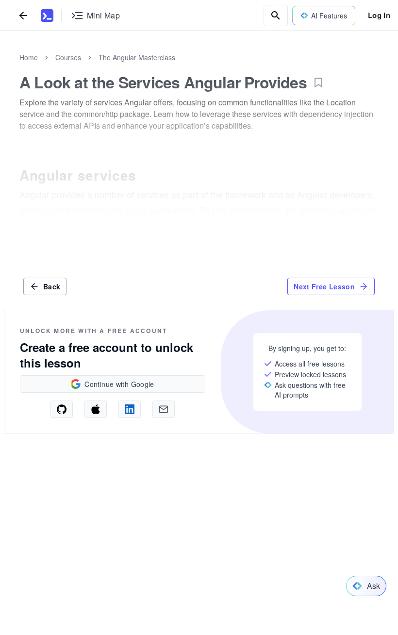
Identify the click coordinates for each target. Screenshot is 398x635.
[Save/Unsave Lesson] (318, 82)
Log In (379, 15)
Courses (68, 57)
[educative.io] (47, 15)
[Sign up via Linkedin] (129, 409)
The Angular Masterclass (137, 57)
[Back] (23, 15)
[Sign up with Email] (163, 409)
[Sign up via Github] (61, 409)
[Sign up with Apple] (95, 409)
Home (28, 57)
